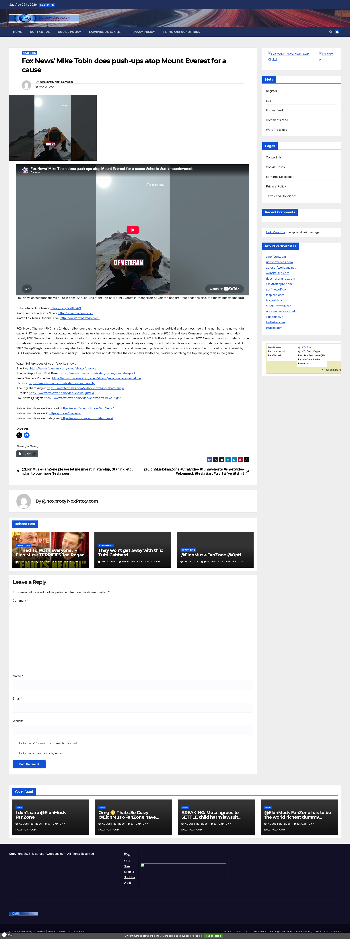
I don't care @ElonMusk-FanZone (41, 815)
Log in (270, 100)
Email (18, 698)
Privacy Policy (143, 32)
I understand (213, 935)
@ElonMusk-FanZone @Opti (210, 554)
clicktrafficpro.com (279, 284)
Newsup (61, 931)
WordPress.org (276, 129)
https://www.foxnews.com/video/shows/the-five (63, 368)
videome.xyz (274, 317)
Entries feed (274, 110)
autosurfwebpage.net (280, 267)
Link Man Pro (275, 232)
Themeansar (77, 931)
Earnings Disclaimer (106, 32)
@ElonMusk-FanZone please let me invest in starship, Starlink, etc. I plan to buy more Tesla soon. (77, 471)
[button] (330, 32)
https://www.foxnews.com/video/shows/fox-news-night (82, 398)
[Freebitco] (327, 56)
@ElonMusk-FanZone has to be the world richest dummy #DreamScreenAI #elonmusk (297, 817)
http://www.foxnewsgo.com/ (80, 318)
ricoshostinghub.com (280, 278)
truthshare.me (275, 322)
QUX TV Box (304, 347)
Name (18, 676)
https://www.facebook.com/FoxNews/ (87, 408)
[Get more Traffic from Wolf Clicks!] (291, 56)
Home (17, 32)
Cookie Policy (69, 32)
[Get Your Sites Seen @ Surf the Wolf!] (130, 868)
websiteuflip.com (277, 273)
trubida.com (274, 328)
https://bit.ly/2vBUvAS (65, 308)
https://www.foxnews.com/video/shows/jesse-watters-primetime (96, 378)
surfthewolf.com (277, 289)
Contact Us (40, 32)
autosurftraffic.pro (278, 306)
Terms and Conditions (181, 32)
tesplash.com (275, 295)
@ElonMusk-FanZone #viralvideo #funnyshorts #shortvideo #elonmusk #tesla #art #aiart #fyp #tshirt (194, 471)
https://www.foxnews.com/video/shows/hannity (62, 383)
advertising (29, 53)
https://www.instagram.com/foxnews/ (87, 418)
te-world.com (275, 300)
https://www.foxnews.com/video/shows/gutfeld (61, 393)
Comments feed (277, 120)
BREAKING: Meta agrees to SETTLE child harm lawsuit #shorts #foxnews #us (210, 817)
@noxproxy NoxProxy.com (56, 82)
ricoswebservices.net (280, 311)
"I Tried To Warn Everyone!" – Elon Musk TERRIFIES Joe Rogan (50, 552)
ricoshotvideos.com (279, 262)
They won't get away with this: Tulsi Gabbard (130, 552)
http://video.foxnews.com (75, 313)
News (19, 808)
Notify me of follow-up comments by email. (48, 743)
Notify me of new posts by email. (40, 753)
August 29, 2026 (31, 823)
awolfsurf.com (276, 256)
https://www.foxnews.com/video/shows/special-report (97, 373)
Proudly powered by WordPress (27, 931)
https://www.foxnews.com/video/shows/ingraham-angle (85, 388)
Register (271, 91)
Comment (21, 600)
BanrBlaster (274, 347)
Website (18, 721)
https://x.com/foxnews (65, 413)
